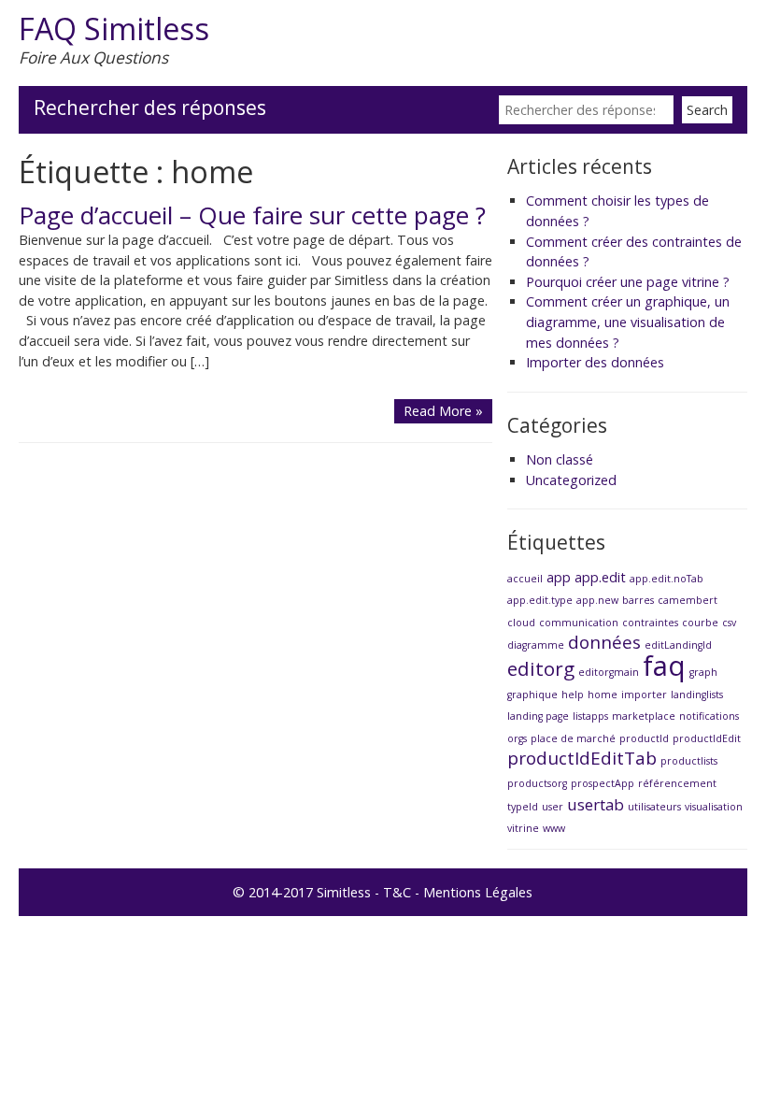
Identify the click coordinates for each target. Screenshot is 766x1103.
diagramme (535, 645)
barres (638, 600)
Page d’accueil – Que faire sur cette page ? (252, 215)
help (572, 694)
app (558, 577)
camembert (687, 600)
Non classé (559, 459)
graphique (532, 694)
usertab (595, 804)
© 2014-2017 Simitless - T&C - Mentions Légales (382, 892)
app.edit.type (540, 600)
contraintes (650, 622)
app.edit (600, 577)
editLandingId (678, 645)
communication (578, 622)
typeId (522, 806)
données (604, 642)
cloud (521, 622)
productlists (688, 760)
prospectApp (602, 783)
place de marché (573, 738)
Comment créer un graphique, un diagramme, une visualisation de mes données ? (628, 322)
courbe (700, 622)
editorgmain (608, 672)
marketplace (643, 716)
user (552, 806)
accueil (525, 578)
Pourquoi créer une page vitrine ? (628, 282)
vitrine (523, 828)
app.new (597, 600)
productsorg (537, 783)
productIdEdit (707, 738)
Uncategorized (571, 480)
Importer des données (595, 362)
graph (703, 672)
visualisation (714, 806)
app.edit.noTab (666, 578)
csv (729, 622)
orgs (517, 738)
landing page (538, 716)
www (554, 828)
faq (664, 665)
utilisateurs (654, 806)
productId (644, 738)
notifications (709, 716)
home (602, 694)
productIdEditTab (582, 758)
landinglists (697, 694)
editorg (540, 668)
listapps (590, 716)
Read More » (443, 411)
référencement (677, 783)
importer (644, 694)
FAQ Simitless (114, 28)
